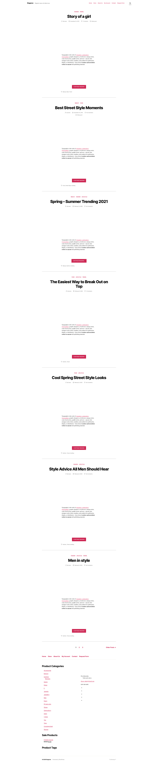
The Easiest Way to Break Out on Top (79, 284)
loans (65, 21)
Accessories (47, 670)
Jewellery (46, 694)
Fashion (76, 11)
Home (90, 3)
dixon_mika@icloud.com (87, 681)
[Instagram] (83, 697)
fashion (68, 265)
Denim (46, 682)
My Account (107, 3)
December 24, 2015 (74, 21)
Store (94, 3)
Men (45, 698)
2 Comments (89, 291)
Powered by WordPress (58, 759)
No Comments (89, 112)
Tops (45, 723)
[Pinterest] (83, 700)
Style (67, 91)
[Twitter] (83, 691)
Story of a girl (79, 16)
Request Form (120, 3)
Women (46, 729)
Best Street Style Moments (79, 107)
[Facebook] (83, 688)
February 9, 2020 (79, 291)
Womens (47, 679)
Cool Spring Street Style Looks (79, 377)
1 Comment (85, 21)
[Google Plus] (83, 694)
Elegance (30, 3)
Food (81, 103)
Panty (45, 701)
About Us (100, 3)
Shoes (46, 707)
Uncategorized (48, 726)
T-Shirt (46, 717)
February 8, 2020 (78, 565)
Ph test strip (47, 704)
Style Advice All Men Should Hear (79, 469)
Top (45, 720)
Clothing (46, 677)
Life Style (84, 196)
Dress (45, 685)
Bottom (46, 673)
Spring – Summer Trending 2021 (79, 201)
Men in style (79, 560)
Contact (114, 3)
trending (73, 185)
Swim (45, 713)
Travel (82, 11)
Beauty (64, 91)
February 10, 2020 (78, 206)
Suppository (47, 710)
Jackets (46, 691)
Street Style (68, 185)
